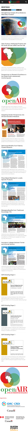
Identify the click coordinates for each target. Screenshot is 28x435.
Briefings (13, 9)
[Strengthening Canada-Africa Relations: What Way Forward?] (14, 26)
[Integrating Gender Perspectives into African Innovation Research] (14, 128)
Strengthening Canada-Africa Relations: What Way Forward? (13, 13)
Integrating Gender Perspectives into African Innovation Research (12, 115)
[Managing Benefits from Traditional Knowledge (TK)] (14, 223)
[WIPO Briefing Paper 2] (14, 317)
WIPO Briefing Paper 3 (8, 275)
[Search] (26, 2)
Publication (7, 5)
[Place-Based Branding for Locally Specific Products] (14, 191)
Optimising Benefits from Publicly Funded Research (12, 146)
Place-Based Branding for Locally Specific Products (11, 179)
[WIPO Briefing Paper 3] (14, 286)
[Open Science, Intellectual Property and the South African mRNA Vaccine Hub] (14, 57)
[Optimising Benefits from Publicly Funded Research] (14, 159)
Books (10, 9)
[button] (2, 2)
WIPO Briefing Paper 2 (8, 305)
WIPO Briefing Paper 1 (8, 334)
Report (18, 9)
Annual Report (4, 9)
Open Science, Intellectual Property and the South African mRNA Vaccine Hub (13, 44)
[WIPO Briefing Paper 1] (14, 346)
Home (2, 5)
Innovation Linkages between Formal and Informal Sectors (12, 243)
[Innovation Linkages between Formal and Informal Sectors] (14, 255)
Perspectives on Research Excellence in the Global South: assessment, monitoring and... (13, 76)
